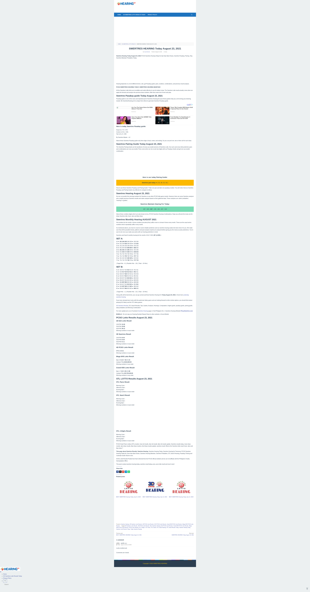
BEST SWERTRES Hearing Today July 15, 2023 (128, 497)
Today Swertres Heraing (136, 529)
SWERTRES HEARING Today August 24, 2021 (183, 534)
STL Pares (147, 527)
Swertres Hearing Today (184, 527)
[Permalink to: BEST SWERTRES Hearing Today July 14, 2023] (155, 487)
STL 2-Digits (142, 527)
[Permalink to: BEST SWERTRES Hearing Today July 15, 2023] (128, 487)
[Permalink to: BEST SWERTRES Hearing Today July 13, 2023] (181, 487)
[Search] (192, 15)
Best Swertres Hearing (155, 525)
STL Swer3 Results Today (173, 527)
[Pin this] (123, 472)
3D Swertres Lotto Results (136, 524)
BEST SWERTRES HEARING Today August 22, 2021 (129, 534)
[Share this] (117, 472)
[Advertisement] (154, 8)
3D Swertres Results (122, 305)
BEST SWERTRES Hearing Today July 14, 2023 (155, 497)
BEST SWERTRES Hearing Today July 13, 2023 (181, 497)
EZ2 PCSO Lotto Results (160, 524)
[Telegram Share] (126, 472)
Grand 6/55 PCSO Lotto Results (174, 524)
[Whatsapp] (129, 472)
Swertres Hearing (143, 311)
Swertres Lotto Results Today (123, 529)
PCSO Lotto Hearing (133, 527)
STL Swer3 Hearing (161, 527)
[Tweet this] (120, 472)
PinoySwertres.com (187, 311)
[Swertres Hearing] (126, 3)
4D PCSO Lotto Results (148, 524)
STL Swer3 (153, 527)
